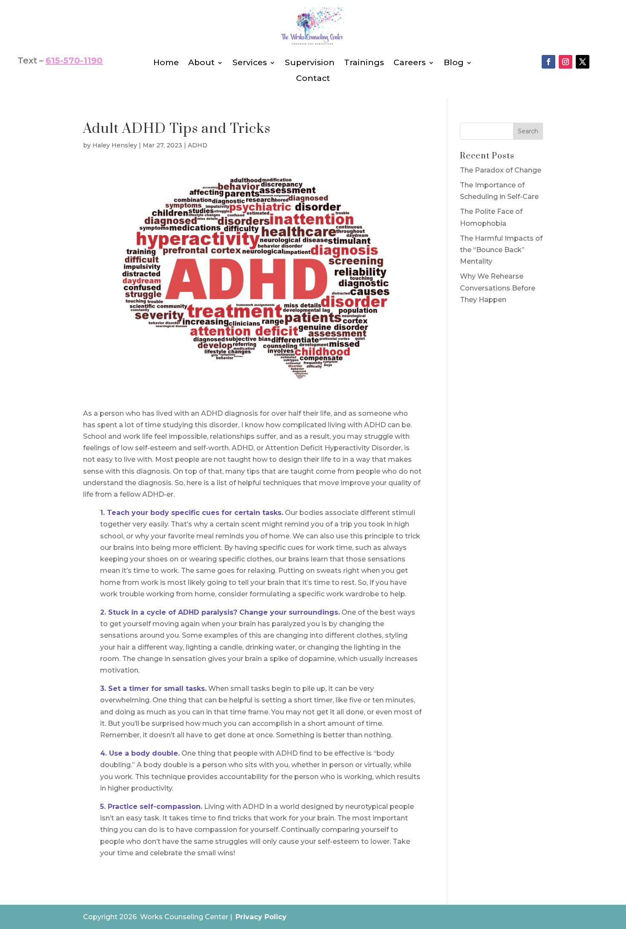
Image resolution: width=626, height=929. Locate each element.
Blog (454, 62)
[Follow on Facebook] (548, 62)
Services (250, 62)
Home (166, 62)
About (201, 62)
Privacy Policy (261, 917)
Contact (313, 78)
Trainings (364, 62)
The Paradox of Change (500, 170)
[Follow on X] (582, 62)
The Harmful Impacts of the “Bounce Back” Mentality (501, 249)
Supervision (310, 62)
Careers (409, 62)
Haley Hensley (114, 145)
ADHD (197, 145)
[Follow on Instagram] (565, 62)
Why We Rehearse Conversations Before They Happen (497, 287)
